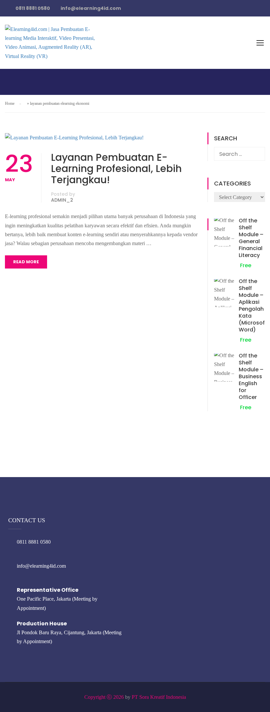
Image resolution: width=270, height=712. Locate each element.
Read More (26, 262)
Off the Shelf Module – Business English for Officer (251, 376)
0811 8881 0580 (34, 542)
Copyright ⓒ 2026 (104, 697)
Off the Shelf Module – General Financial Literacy (251, 238)
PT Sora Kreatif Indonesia (159, 697)
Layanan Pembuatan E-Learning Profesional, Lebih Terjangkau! (116, 168)
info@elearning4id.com (41, 566)
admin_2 (62, 200)
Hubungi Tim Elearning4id (214, 13)
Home (9, 103)
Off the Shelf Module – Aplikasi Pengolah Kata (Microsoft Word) (253, 305)
